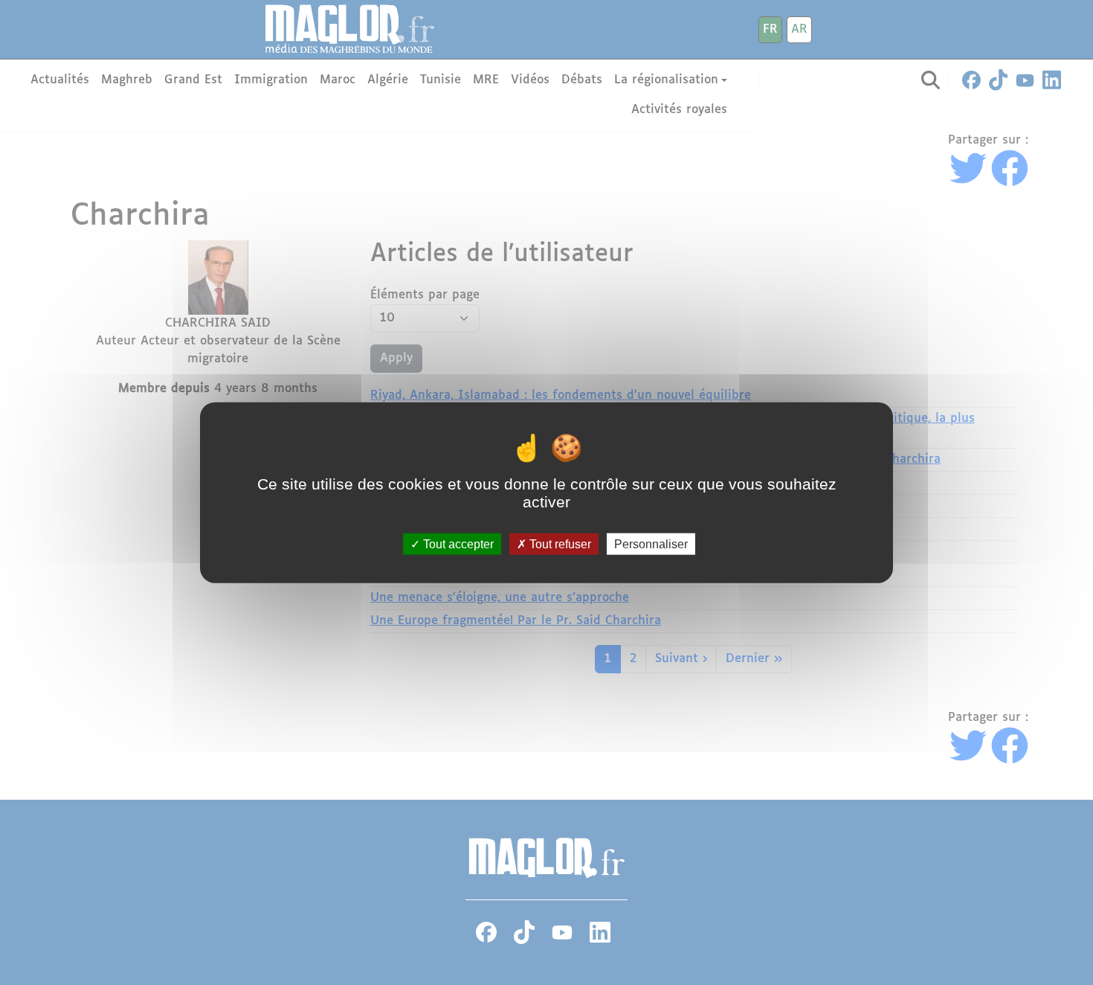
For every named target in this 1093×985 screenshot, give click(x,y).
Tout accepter (457, 543)
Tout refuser (558, 543)
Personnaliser (651, 543)
